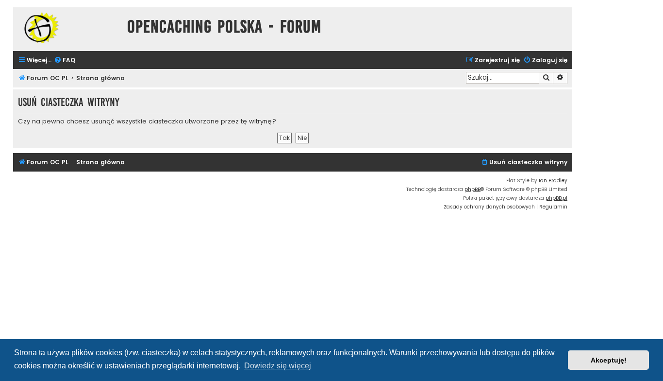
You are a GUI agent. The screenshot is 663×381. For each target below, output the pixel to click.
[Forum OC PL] (68, 27)
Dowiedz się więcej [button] (277, 366)
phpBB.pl (556, 198)
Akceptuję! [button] (609, 360)
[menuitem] (64, 60)
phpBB (472, 189)
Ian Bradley (553, 180)
